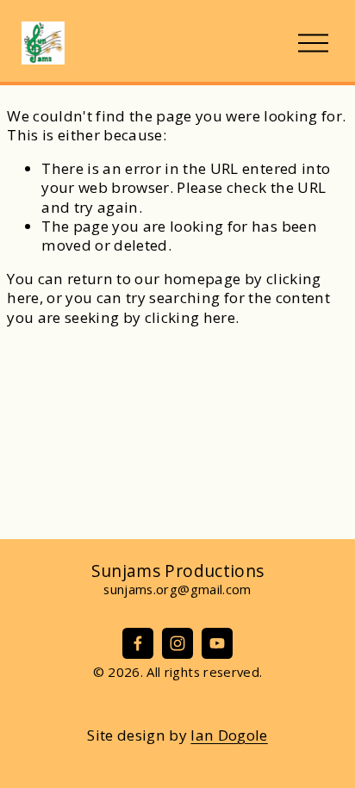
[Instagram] (177, 643)
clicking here (190, 317)
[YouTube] (217, 643)
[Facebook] (137, 643)
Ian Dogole (228, 735)
